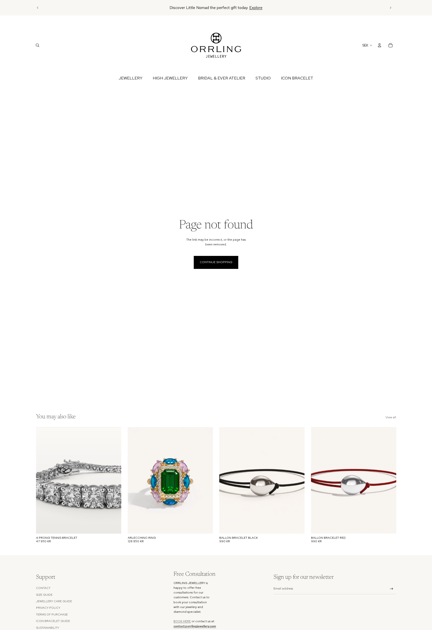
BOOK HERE (182, 621)
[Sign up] (391, 589)
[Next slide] (390, 7)
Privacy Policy (48, 608)
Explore (255, 7)
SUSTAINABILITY (47, 628)
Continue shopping (216, 262)
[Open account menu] (379, 45)
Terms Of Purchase (52, 615)
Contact (43, 588)
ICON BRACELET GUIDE (53, 621)
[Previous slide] (37, 7)
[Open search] (37, 45)
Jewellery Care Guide (54, 601)
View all (391, 417)
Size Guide (44, 595)
